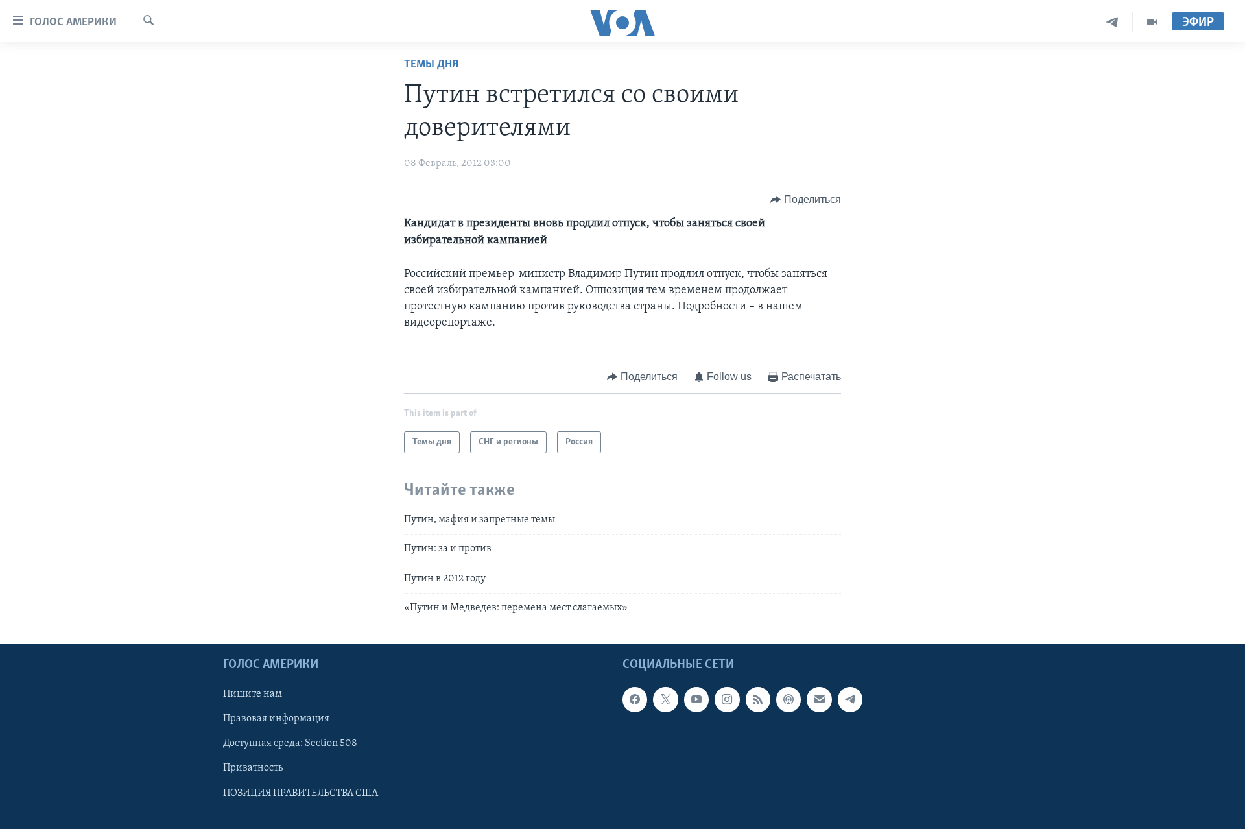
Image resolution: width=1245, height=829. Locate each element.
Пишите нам (252, 695)
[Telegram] (1112, 22)
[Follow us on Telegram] (850, 700)
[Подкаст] (788, 700)
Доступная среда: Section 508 (290, 744)
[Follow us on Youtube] (696, 700)
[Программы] (1152, 22)
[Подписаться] (819, 700)
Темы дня (431, 65)
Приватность (253, 768)
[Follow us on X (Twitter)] (665, 700)
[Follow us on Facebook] (634, 700)
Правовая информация (276, 719)
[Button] (805, 199)
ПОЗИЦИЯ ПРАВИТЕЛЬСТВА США (300, 793)
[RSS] (758, 700)
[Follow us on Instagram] (727, 700)
